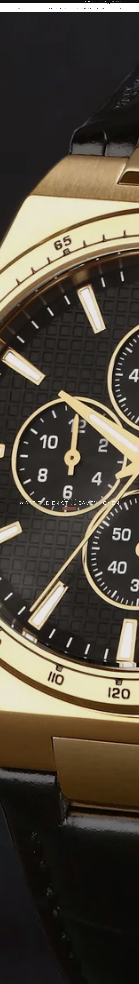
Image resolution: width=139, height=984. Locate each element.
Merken (96, 8)
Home (43, 8)
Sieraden (86, 8)
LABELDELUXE (69, 8)
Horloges (52, 8)
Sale (103, 8)
